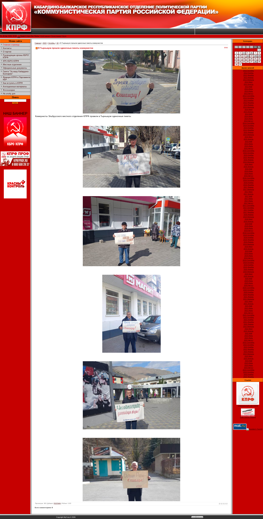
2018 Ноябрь (249, 237)
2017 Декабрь (248, 212)
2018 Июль (248, 228)
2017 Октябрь (248, 208)
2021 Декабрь (248, 322)
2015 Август (248, 148)
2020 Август (248, 285)
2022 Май (248, 333)
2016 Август (248, 176)
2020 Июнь (248, 281)
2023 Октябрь (248, 372)
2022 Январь (249, 324)
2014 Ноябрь (249, 128)
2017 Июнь (248, 198)
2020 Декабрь (248, 294)
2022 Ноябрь (249, 347)
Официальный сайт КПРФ (248, 406)
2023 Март (249, 356)
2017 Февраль (248, 189)
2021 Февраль (248, 299)
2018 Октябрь (248, 235)
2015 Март (249, 137)
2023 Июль (248, 365)
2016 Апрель (248, 167)
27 (251, 61)
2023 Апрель (248, 358)
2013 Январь (249, 77)
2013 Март (249, 82)
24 (240, 61)
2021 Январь (249, 297)
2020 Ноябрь (249, 292)
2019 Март (249, 246)
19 (248, 59)
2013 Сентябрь (248, 96)
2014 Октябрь (248, 125)
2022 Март (249, 329)
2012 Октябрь (248, 71)
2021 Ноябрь (249, 320)
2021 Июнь (248, 308)
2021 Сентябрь (248, 315)
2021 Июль (248, 310)
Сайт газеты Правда (248, 417)
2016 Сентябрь (248, 178)
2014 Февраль (248, 107)
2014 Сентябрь (248, 123)
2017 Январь (249, 187)
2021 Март (249, 301)
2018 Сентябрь (248, 233)
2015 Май (248, 141)
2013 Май (248, 87)
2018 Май (248, 224)
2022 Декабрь (248, 349)
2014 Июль (248, 119)
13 (251, 56)
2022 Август (248, 340)
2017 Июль (248, 201)
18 (244, 59)
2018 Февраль (248, 217)
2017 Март (249, 192)
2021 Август (248, 313)
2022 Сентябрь (248, 342)
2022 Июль (248, 338)
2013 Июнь (248, 89)
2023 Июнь (248, 363)
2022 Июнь (248, 336)
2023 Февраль (248, 354)
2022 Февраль (248, 326)
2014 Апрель (248, 112)
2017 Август (248, 203)
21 (255, 59)
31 (240, 64)
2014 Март (249, 109)
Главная (47, 36)
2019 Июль (248, 256)
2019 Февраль (248, 244)
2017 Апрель (248, 194)
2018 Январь (249, 214)
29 (259, 61)
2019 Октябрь (248, 262)
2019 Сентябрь (248, 260)
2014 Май (248, 114)
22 (259, 59)
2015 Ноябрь (249, 155)
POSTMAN (57, 503)
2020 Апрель (248, 276)
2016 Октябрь (248, 180)
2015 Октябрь (248, 153)
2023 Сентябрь (248, 370)
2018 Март (249, 219)
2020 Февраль (248, 272)
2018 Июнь (248, 226)
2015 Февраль (248, 135)
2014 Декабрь (248, 130)
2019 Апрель (248, 249)
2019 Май (248, 251)
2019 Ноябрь (249, 265)
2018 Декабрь (248, 240)
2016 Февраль (248, 162)
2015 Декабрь (248, 157)
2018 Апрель (248, 221)
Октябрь (51, 43)
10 (240, 56)
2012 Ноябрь (249, 73)
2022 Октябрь (248, 345)
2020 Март (249, 274)
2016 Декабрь (248, 185)
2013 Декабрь (248, 103)
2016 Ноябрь (249, 183)
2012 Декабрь (248, 75)
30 (57, 43)
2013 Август (248, 93)
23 (236, 61)
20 (251, 59)
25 (244, 61)
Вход (64, 36)
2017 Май (248, 196)
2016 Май (248, 169)
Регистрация (56, 36)
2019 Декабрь (248, 267)
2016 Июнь (248, 171)
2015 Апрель (248, 139)
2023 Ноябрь (249, 374)
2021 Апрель (248, 304)
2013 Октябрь (248, 98)
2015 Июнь (248, 144)
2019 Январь (249, 242)
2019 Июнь (248, 253)
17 (240, 59)
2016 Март (249, 164)
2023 (44, 43)
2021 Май (248, 306)
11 (244, 56)
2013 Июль (248, 91)
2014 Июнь (248, 116)
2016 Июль (248, 173)
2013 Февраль (248, 80)
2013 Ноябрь (249, 100)
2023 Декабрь (248, 377)
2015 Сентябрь (248, 151)
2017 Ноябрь (249, 210)
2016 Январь (249, 160)
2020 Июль (248, 283)
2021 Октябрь (248, 317)
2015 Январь (249, 132)
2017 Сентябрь (248, 205)
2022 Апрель (248, 331)
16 (236, 59)
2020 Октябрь (248, 290)
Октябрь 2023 (247, 44)
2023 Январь (249, 352)
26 (248, 61)
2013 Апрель (248, 84)
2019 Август (248, 258)
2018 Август (248, 230)
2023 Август (248, 368)
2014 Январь (249, 105)
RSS (42, 36)
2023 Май (248, 361)
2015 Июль (248, 146)
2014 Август (248, 121)
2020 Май (248, 278)
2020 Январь (249, 269)
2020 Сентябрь (248, 288)
